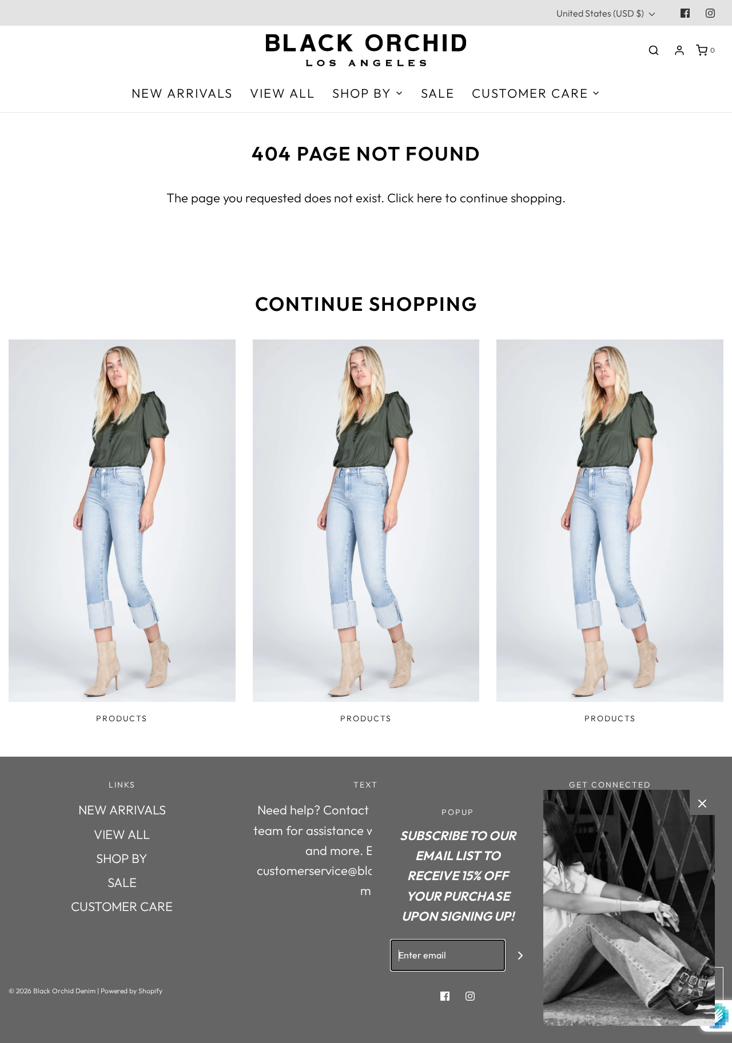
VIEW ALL (282, 93)
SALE (438, 93)
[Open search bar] (653, 50)
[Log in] (679, 50)
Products (122, 718)
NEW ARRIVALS (182, 93)
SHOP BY (122, 858)
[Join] (520, 955)
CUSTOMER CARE (122, 906)
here (429, 198)
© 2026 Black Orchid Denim (52, 990)
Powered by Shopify (131, 990)
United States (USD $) (601, 13)
